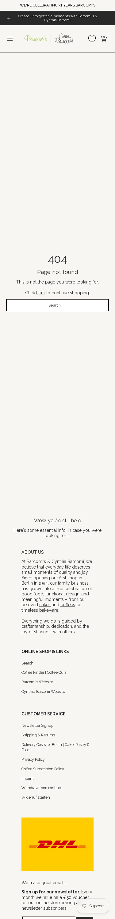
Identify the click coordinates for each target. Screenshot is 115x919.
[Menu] (9, 38)
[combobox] (57, 305)
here (40, 292)
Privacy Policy (33, 759)
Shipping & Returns (38, 735)
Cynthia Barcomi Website (43, 691)
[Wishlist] (92, 38)
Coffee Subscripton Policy (42, 769)
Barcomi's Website (37, 682)
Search (27, 663)
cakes (45, 604)
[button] (103, 38)
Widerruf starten (35, 797)
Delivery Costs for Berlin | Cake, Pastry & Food (55, 747)
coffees (67, 604)
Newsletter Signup (37, 725)
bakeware (48, 610)
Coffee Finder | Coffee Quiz (44, 672)
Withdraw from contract (41, 787)
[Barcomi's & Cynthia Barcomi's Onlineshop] (49, 38)
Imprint (27, 778)
